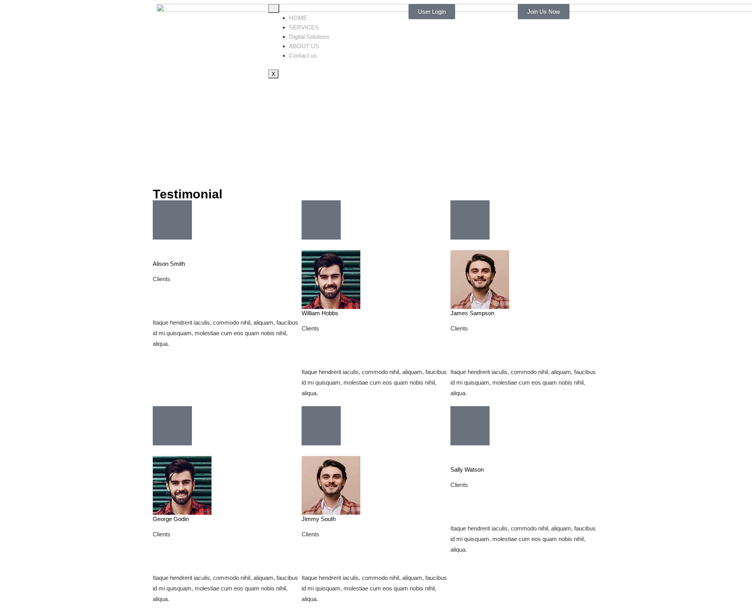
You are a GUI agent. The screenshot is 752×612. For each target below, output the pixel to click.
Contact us (303, 55)
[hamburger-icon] (273, 8)
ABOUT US (304, 46)
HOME (298, 18)
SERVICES (304, 27)
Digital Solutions (309, 36)
